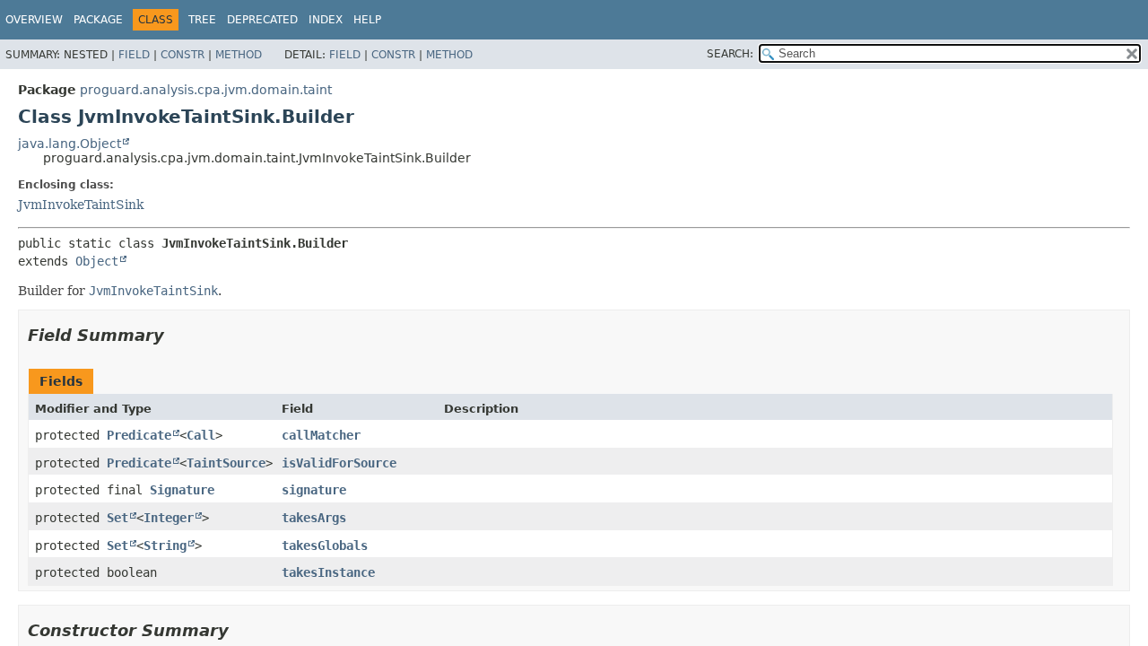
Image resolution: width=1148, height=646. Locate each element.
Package (98, 19)
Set (117, 518)
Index (326, 19)
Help (367, 19)
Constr (182, 54)
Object (96, 261)
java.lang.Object (69, 143)
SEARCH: (730, 54)
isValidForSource (339, 463)
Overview (34, 19)
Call (201, 435)
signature (314, 490)
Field (134, 54)
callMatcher (321, 435)
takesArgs (314, 518)
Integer (169, 518)
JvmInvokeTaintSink (81, 204)
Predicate (139, 435)
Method (238, 54)
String (165, 545)
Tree (202, 19)
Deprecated (262, 19)
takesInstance (328, 572)
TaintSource (226, 463)
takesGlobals (325, 545)
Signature (182, 490)
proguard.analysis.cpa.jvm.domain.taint (206, 90)
